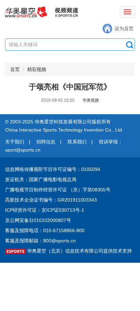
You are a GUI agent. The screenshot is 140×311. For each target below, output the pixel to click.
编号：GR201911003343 (70, 200)
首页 (15, 69)
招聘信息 (45, 141)
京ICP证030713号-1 (62, 210)
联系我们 (77, 141)
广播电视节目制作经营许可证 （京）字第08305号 (57, 189)
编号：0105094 (83, 169)
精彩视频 (36, 69)
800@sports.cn (59, 240)
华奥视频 (91, 100)
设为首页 (124, 28)
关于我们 (14, 141)
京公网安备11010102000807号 (38, 220)
